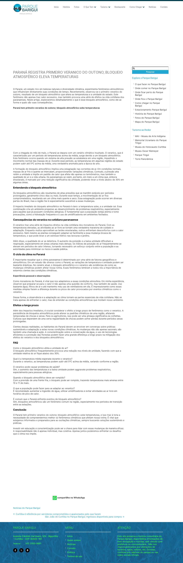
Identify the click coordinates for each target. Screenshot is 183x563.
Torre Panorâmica (144, 159)
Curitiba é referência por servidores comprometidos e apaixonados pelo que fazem (57, 514)
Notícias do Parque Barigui (26, 508)
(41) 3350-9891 (33, 543)
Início (56, 7)
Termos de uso (74, 556)
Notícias (152, 7)
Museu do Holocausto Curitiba (150, 147)
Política (71, 552)
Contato (164, 7)
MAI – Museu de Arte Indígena (150, 136)
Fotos (76, 7)
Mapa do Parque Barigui (147, 121)
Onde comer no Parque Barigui (150, 88)
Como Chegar (136, 7)
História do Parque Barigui (148, 113)
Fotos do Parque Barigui (147, 117)
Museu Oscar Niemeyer (146, 151)
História (66, 7)
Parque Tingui (142, 155)
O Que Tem (88, 7)
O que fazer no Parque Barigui (150, 84)
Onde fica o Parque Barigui (148, 99)
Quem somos (74, 540)
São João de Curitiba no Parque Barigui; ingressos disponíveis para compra (84, 516)
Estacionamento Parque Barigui (151, 109)
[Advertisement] (91, 36)
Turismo (104, 7)
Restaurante (120, 7)
